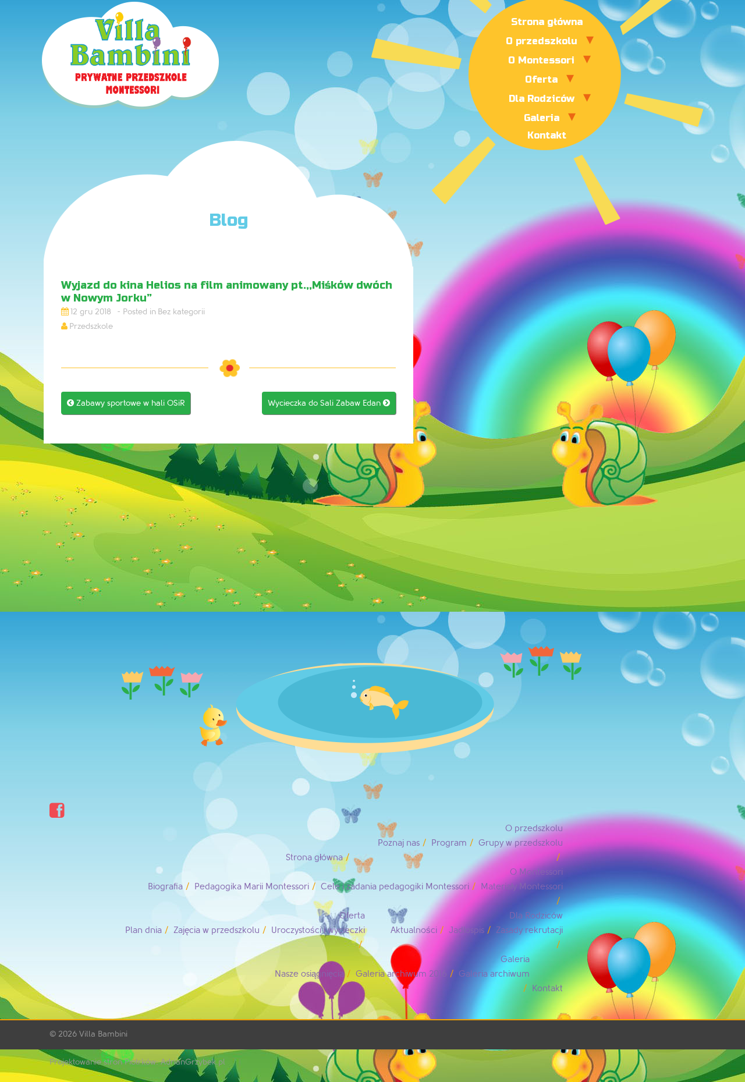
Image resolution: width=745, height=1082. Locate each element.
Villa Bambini (103, 1034)
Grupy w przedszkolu (520, 843)
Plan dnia (143, 930)
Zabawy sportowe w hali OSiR (126, 403)
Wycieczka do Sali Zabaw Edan (329, 403)
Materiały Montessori (522, 887)
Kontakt (546, 135)
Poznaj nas (399, 843)
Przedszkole (91, 326)
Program (449, 843)
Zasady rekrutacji (529, 930)
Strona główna (547, 21)
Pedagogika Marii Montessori (251, 887)
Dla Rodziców (541, 98)
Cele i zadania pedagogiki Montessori (395, 887)
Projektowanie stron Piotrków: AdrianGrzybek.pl (137, 1062)
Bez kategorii (181, 311)
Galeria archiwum (494, 974)
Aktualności (414, 930)
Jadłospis (466, 930)
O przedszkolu (541, 41)
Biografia (165, 887)
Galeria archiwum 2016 (401, 974)
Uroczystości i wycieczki (318, 930)
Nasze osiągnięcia (309, 974)
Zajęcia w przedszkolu (216, 930)
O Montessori (541, 60)
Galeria (541, 117)
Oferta (541, 79)
